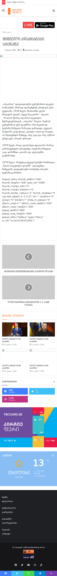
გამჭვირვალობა (9, 508)
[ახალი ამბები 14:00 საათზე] (42, 356)
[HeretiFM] (16, 11)
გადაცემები (7, 519)
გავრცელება (7, 512)
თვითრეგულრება (9, 523)
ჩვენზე (5, 497)
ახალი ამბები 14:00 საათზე (17, 2)
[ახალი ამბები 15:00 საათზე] (14, 356)
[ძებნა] (53, 12)
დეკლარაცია (7, 501)
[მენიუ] (3, 12)
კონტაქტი (6, 534)
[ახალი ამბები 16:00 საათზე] (42, 329)
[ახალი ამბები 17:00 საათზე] (14, 329)
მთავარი (8, 32)
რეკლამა (6, 530)
